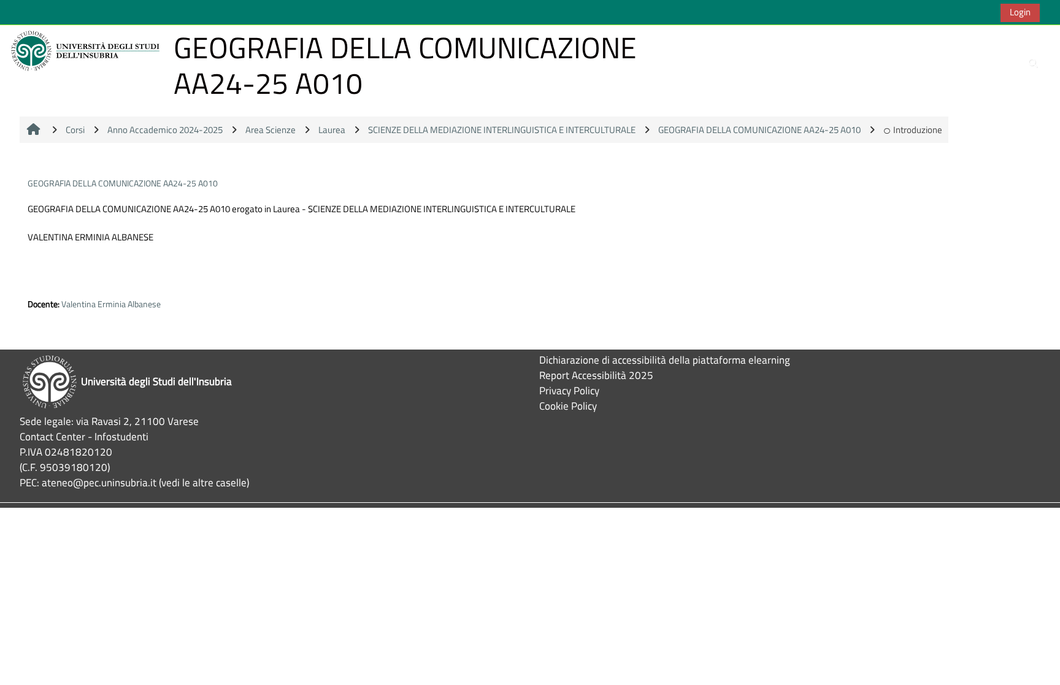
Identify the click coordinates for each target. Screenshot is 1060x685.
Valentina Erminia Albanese (111, 304)
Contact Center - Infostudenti (84, 436)
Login (1020, 12)
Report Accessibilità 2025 (596, 375)
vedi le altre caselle (204, 482)
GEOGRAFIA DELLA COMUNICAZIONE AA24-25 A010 (123, 183)
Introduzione (917, 130)
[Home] (87, 50)
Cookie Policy (568, 405)
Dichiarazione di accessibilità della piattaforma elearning (664, 359)
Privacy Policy (569, 390)
